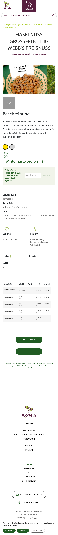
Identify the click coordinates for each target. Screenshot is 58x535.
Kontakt (29, 450)
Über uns (29, 424)
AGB (29, 473)
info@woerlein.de (31, 494)
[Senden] (53, 15)
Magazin (29, 446)
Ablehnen (22, 530)
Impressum (29, 469)
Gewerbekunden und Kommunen (29, 435)
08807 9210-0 (31, 502)
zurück (31, 339)
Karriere (29, 465)
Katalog (6, 25)
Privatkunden (29, 431)
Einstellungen (37, 530)
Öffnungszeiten (29, 481)
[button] (8, 103)
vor (31, 351)
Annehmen (9, 530)
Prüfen (46, 175)
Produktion (29, 439)
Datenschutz (29, 477)
